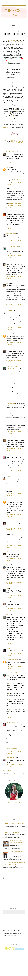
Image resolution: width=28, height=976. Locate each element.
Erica (7, 601)
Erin (7, 551)
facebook (11, 140)
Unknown (8, 333)
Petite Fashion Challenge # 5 (10, 40)
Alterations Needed (11, 233)
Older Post (22, 773)
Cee (9, 675)
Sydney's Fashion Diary (14, 12)
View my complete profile (14, 804)
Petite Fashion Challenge (16, 142)
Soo (7, 521)
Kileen (8, 167)
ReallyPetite (11, 413)
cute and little (9, 177)
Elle (7, 283)
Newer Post (5, 773)
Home (14, 773)
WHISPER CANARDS (12, 659)
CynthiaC (8, 349)
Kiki (7, 588)
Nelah (7, 565)
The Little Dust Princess (14, 369)
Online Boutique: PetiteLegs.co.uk (12, 832)
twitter (16, 140)
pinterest (21, 140)
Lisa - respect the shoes (12, 246)
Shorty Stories (21, 41)
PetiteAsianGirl (11, 379)
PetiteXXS (9, 455)
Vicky (7, 615)
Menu (14, 25)
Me (7, 499)
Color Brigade (17, 180)
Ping (7, 476)
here (16, 109)
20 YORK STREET (11, 722)
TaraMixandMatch (11, 152)
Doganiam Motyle (10, 757)
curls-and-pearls (10, 211)
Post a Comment (7, 770)
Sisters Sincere (10, 310)
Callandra (8, 648)
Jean (7, 261)
